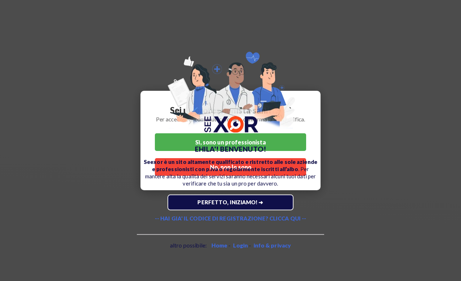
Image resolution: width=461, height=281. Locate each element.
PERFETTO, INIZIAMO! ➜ (230, 202)
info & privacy (272, 245)
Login (240, 245)
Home (219, 245)
